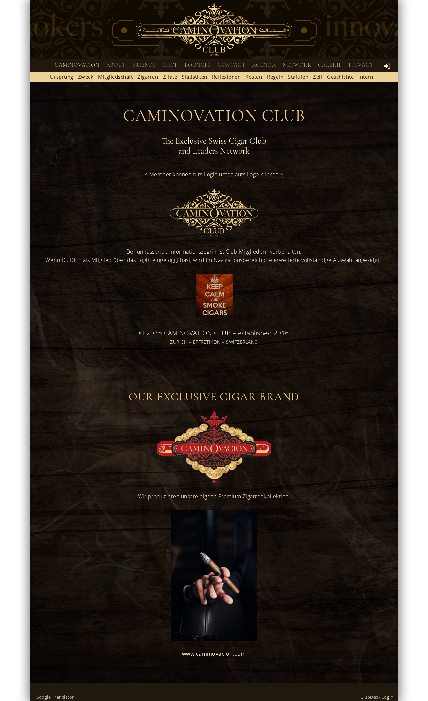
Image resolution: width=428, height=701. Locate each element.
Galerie (330, 65)
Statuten (298, 77)
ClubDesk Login (376, 697)
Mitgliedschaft (115, 77)
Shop (170, 65)
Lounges (198, 65)
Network (297, 65)
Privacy (361, 65)
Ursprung (61, 77)
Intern (365, 77)
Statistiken (194, 77)
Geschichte (340, 77)
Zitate (170, 77)
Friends (144, 65)
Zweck (86, 77)
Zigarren (147, 77)
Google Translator (55, 697)
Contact (231, 65)
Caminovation (77, 65)
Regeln (275, 77)
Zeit (317, 77)
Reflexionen (226, 77)
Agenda (264, 65)
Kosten (253, 77)
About (116, 65)
